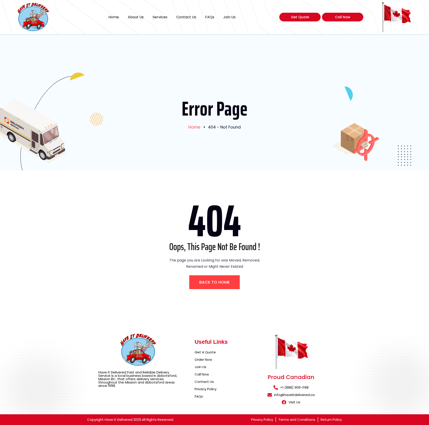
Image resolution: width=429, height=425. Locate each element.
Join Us (229, 17)
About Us (136, 17)
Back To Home (214, 282)
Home (113, 17)
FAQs (209, 17)
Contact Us (186, 17)
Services (160, 17)
